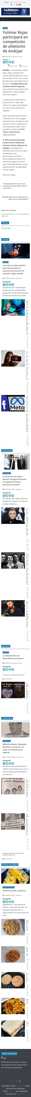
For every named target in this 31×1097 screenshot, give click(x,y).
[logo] (3, 1058)
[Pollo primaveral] (13, 1008)
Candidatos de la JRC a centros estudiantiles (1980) (27, 788)
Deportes (5, 28)
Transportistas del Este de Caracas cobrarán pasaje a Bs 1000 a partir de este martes (15, 186)
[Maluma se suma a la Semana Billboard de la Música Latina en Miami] (13, 621)
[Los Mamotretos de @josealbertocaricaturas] (13, 698)
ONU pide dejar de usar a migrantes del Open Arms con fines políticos (15, 198)
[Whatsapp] (10, 62)
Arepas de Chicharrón (27, 977)
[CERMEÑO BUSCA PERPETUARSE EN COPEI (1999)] (13, 832)
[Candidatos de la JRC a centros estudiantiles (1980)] (13, 795)
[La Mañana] (3, 19)
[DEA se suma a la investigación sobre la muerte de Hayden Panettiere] (13, 529)
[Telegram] (13, 62)
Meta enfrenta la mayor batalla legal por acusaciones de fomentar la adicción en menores (27, 317)
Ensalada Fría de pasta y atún (27, 925)
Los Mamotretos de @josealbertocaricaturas (13, 657)
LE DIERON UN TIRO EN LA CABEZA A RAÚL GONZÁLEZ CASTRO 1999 (13, 854)
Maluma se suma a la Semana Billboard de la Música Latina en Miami (27, 614)
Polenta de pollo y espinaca (14, 890)
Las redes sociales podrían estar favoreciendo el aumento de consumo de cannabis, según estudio (14, 269)
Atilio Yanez (18, 56)
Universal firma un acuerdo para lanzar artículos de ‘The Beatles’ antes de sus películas (27, 569)
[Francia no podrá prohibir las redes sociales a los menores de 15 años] (13, 372)
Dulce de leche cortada (27, 952)
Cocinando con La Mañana (8, 887)
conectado (17, 214)
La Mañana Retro (6, 741)
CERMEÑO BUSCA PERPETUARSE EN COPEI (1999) (27, 825)
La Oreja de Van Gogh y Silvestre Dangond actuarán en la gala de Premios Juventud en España (14, 480)
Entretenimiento (6, 473)
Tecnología (5, 262)
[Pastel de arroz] (13, 1031)
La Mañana (18, 278)
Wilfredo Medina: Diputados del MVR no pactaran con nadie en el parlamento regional (15, 748)
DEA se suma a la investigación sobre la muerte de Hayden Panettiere (27, 523)
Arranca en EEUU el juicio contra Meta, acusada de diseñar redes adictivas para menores (27, 414)
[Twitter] (7, 62)
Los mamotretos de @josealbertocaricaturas (13, 675)
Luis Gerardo (18, 757)
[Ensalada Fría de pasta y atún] (13, 932)
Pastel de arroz (27, 1024)
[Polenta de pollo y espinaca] (15, 877)
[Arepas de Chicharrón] (13, 984)
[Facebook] (4, 62)
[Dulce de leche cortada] (13, 958)
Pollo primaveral (27, 1002)
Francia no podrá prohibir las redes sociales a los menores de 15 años (27, 365)
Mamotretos (5, 652)
